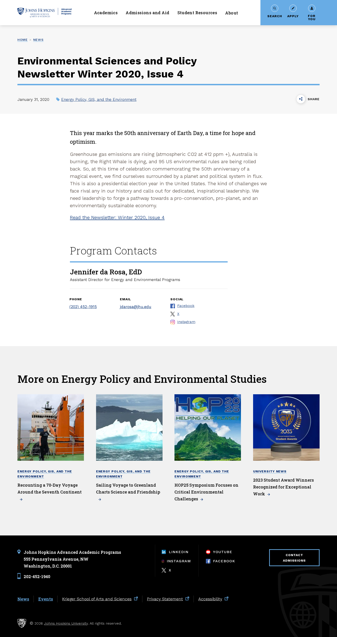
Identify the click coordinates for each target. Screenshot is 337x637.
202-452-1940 (37, 576)
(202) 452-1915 (83, 306)
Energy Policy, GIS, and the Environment (98, 99)
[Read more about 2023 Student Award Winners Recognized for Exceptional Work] (286, 427)
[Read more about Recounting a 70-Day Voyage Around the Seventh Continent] (50, 427)
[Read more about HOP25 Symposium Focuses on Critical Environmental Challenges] (207, 427)
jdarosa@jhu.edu (135, 306)
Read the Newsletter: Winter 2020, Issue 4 (117, 217)
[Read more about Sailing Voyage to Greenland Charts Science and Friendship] (129, 427)
